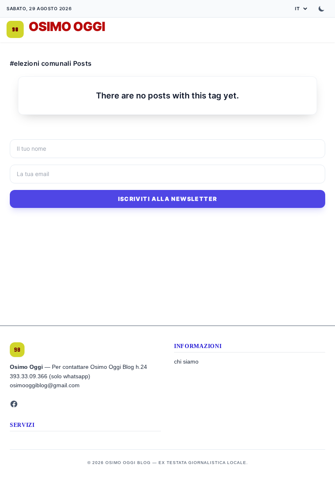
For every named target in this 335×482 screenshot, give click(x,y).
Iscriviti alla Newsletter (167, 198)
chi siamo (186, 361)
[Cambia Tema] (321, 9)
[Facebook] (14, 404)
